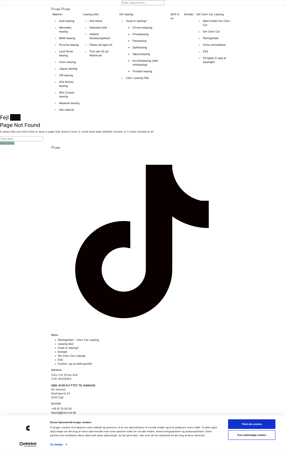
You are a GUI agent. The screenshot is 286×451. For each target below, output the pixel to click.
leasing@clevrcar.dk (63, 412)
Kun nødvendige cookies (252, 434)
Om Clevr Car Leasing (71, 355)
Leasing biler (66, 343)
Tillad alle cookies (251, 424)
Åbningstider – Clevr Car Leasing (78, 339)
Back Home (7, 143)
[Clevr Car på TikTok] (143, 241)
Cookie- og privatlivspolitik (75, 363)
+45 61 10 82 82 (61, 408)
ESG (60, 359)
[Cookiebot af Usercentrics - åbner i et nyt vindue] (28, 444)
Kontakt (62, 351)
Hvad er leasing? (68, 347)
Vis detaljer (56, 444)
